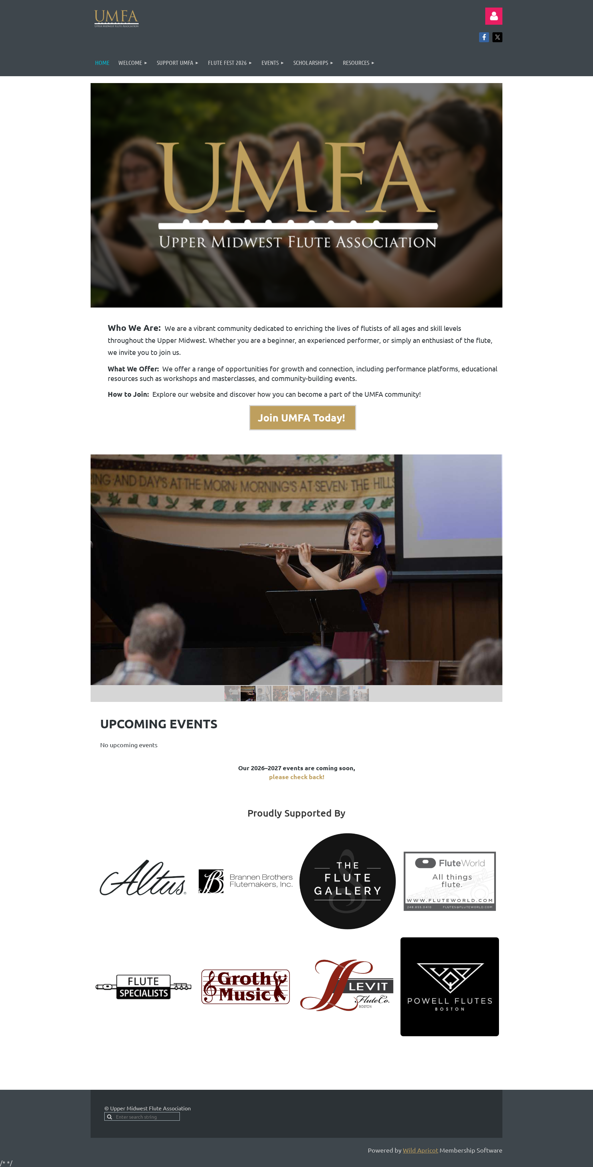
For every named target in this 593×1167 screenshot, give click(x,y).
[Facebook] (484, 37)
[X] (497, 37)
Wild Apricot (420, 1150)
